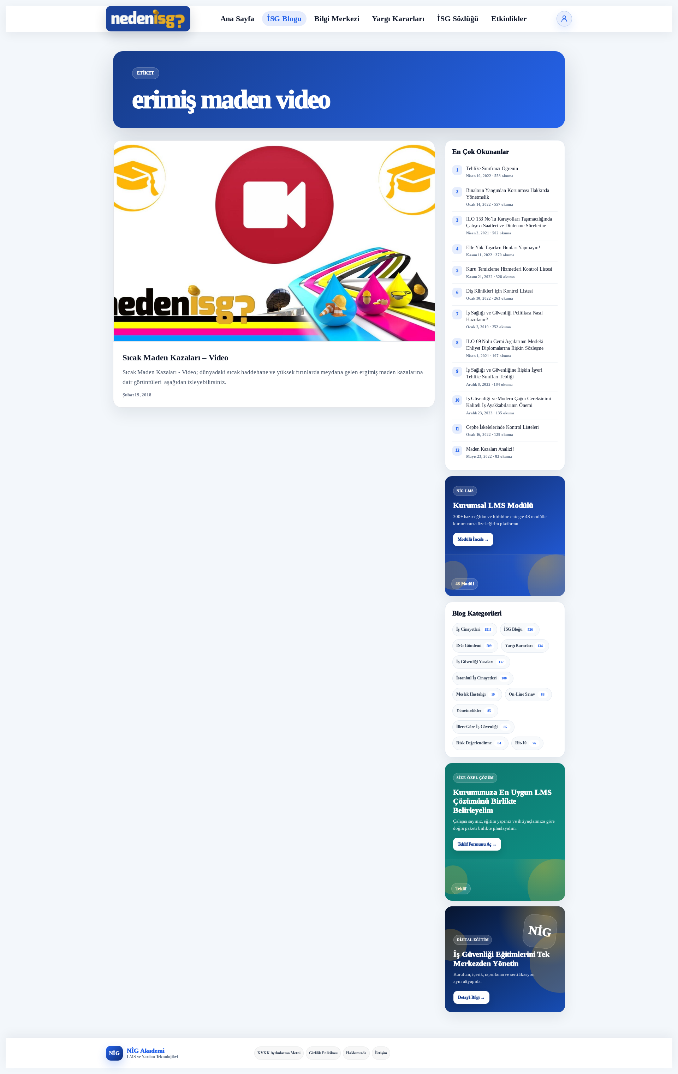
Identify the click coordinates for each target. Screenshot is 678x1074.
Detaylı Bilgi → (471, 997)
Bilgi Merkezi (336, 18)
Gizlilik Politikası (323, 1053)
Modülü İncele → (473, 539)
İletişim (381, 1053)
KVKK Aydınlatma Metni (279, 1053)
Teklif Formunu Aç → (477, 844)
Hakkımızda (356, 1053)
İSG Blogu (284, 18)
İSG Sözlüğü (457, 18)
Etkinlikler (509, 18)
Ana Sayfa (237, 18)
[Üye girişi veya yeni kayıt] (564, 18)
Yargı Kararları (398, 18)
